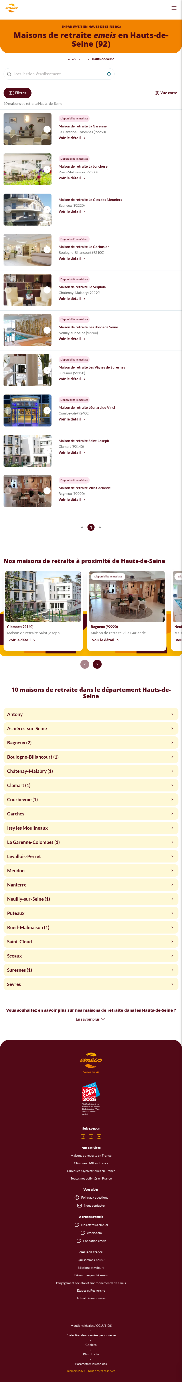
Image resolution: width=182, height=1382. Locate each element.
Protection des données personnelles (91, 1335)
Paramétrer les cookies (91, 1364)
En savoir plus (88, 1019)
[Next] (97, 664)
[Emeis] (12, 8)
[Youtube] (99, 1136)
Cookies (91, 1344)
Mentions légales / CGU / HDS (91, 1325)
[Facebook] (83, 1136)
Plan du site (91, 1354)
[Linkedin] (91, 1136)
